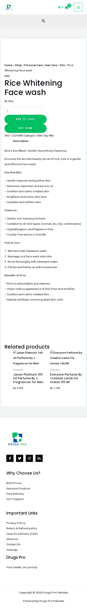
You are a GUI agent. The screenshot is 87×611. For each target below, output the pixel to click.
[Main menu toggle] (78, 7)
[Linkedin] (39, 458)
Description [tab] (21, 141)
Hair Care (51, 65)
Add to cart (25, 119)
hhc (51, 135)
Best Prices (14, 483)
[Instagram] (29, 458)
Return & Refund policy (21, 528)
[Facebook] (10, 458)
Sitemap (11, 549)
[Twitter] (19, 458)
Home (8, 65)
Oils (62, 65)
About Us (12, 539)
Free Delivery (15, 493)
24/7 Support (15, 499)
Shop (18, 65)
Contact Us (13, 544)
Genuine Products (18, 488)
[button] (43, 21)
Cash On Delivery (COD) (21, 533)
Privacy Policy (15, 523)
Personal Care (33, 65)
